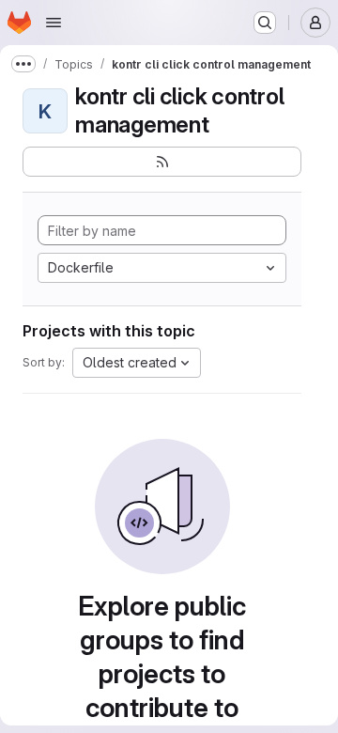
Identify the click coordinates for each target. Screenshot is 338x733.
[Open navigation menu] (53, 23)
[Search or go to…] (265, 22)
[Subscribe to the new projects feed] (162, 162)
